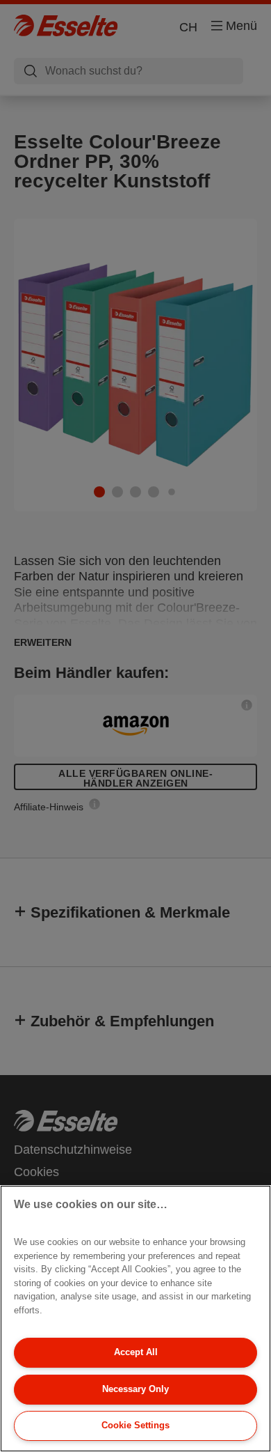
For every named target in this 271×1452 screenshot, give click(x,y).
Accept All (136, 1352)
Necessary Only (135, 1389)
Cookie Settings (135, 1425)
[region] (135, 1318)
